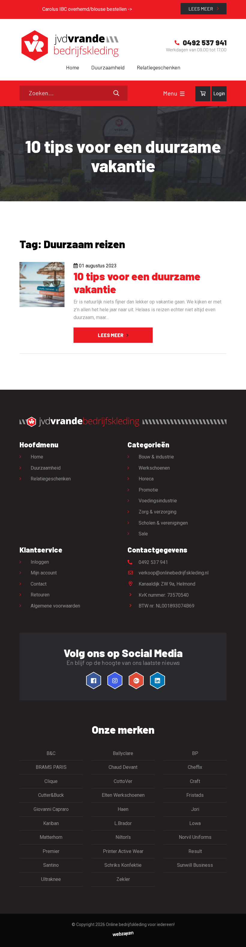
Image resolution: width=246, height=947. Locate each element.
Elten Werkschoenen (123, 795)
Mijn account (44, 573)
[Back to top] (235, 935)
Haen (123, 809)
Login (219, 93)
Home (72, 67)
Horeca (146, 479)
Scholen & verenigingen (163, 523)
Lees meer (201, 8)
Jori (195, 809)
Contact (38, 584)
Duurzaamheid (108, 67)
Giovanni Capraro (51, 809)
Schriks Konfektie (123, 865)
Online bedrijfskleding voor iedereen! (140, 924)
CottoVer (123, 781)
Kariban (51, 823)
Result (195, 851)
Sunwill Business (195, 865)
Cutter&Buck (51, 795)
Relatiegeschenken (158, 67)
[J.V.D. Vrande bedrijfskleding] (69, 45)
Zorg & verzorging (157, 512)
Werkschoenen (154, 468)
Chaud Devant (123, 767)
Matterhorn (51, 837)
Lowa (195, 823)
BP (195, 753)
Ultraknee (51, 879)
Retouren (40, 595)
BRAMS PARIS (51, 767)
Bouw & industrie (156, 457)
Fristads (195, 795)
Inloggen (40, 562)
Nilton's (123, 837)
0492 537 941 (152, 562)
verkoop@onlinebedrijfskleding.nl (172, 573)
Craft (195, 781)
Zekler (123, 879)
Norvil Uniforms (195, 837)
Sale (143, 534)
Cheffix (195, 767)
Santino (51, 865)
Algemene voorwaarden (55, 606)
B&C (51, 753)
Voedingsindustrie (158, 501)
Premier (51, 851)
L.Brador (123, 823)
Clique (51, 781)
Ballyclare (123, 753)
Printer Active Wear (123, 851)
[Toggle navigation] (182, 93)
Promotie (148, 490)
